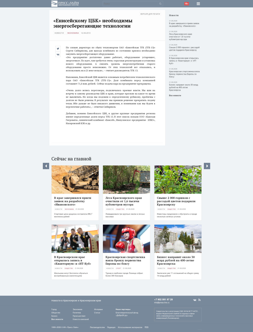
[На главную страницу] (65, 3)
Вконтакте (195, 300)
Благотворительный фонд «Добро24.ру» (127, 313)
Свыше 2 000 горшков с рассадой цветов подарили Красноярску (184, 48)
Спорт (118, 268)
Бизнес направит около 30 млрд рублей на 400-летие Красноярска (183, 87)
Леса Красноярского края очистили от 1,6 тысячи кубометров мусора (180, 36)
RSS (199, 300)
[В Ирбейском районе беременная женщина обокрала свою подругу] (46, 166)
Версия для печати (150, 14)
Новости (59, 33)
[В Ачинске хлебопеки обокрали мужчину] (207, 166)
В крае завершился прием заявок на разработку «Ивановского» (184, 24)
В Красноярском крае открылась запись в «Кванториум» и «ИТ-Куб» (184, 61)
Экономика (73, 33)
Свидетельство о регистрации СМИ (169, 311)
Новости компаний (81, 319)
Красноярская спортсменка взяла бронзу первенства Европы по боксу (184, 74)
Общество (120, 209)
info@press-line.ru (161, 302)
